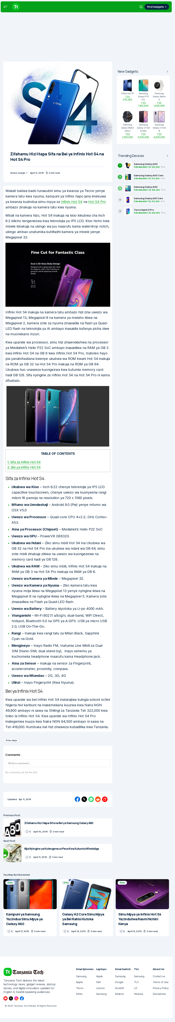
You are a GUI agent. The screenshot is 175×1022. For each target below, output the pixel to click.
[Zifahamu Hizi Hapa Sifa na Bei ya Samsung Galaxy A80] (12, 827)
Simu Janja (11, 740)
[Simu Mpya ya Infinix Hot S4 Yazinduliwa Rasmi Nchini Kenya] (142, 894)
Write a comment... (19, 763)
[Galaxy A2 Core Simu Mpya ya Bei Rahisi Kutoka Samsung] (86, 894)
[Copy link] (104, 799)
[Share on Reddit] (98, 799)
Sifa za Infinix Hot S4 (24, 462)
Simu (10, 882)
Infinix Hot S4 (71, 202)
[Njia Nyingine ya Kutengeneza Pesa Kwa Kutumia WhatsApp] (12, 853)
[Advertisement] (87, 38)
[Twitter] (11, 998)
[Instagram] (16, 998)
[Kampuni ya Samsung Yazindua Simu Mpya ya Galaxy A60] (30, 894)
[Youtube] (5, 998)
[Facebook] (22, 998)
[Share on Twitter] (84, 799)
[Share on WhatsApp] (91, 799)
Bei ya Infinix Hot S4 (24, 467)
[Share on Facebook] (77, 799)
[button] (5, 7)
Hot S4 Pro (97, 202)
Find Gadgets (155, 7)
